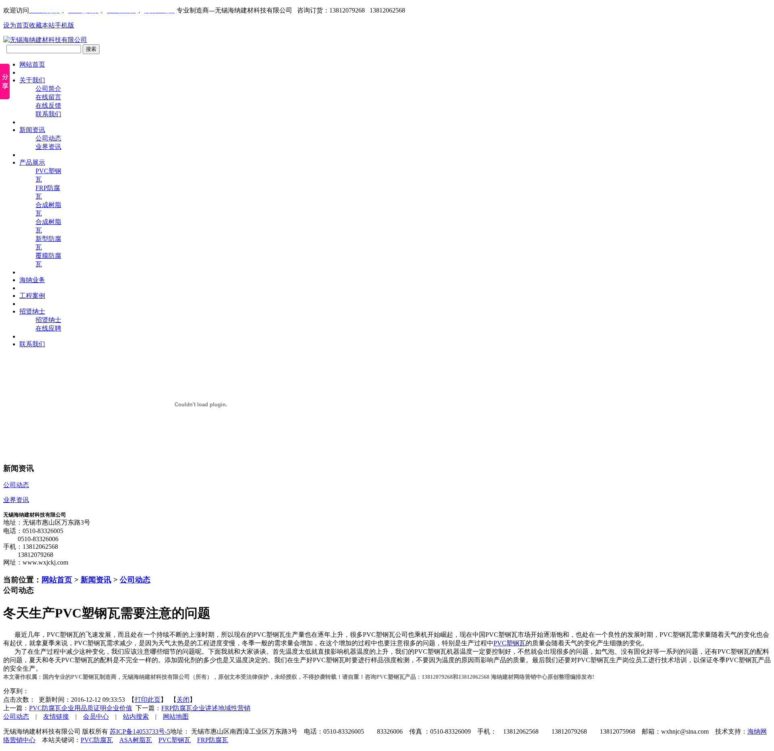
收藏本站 (42, 25)
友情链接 (56, 716)
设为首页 (16, 25)
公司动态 (48, 138)
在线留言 (48, 97)
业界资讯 (48, 146)
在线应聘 (48, 328)
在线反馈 (48, 105)
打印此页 (147, 699)
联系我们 (48, 114)
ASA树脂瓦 (135, 739)
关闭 (183, 699)
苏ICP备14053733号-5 (140, 731)
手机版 (64, 25)
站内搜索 (136, 716)
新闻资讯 (96, 579)
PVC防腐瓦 (97, 739)
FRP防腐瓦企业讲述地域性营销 (205, 708)
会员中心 (96, 716)
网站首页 (57, 579)
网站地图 (176, 716)
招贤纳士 (48, 319)
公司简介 (48, 88)
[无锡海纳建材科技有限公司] (45, 39)
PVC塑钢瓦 (174, 739)
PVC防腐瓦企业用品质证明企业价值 (80, 708)
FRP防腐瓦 (212, 739)
